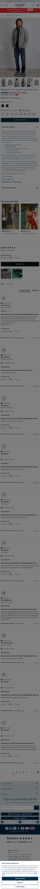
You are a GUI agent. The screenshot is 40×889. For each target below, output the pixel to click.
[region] (20, 875)
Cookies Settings (20, 886)
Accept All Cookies (20, 878)
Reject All (20, 882)
